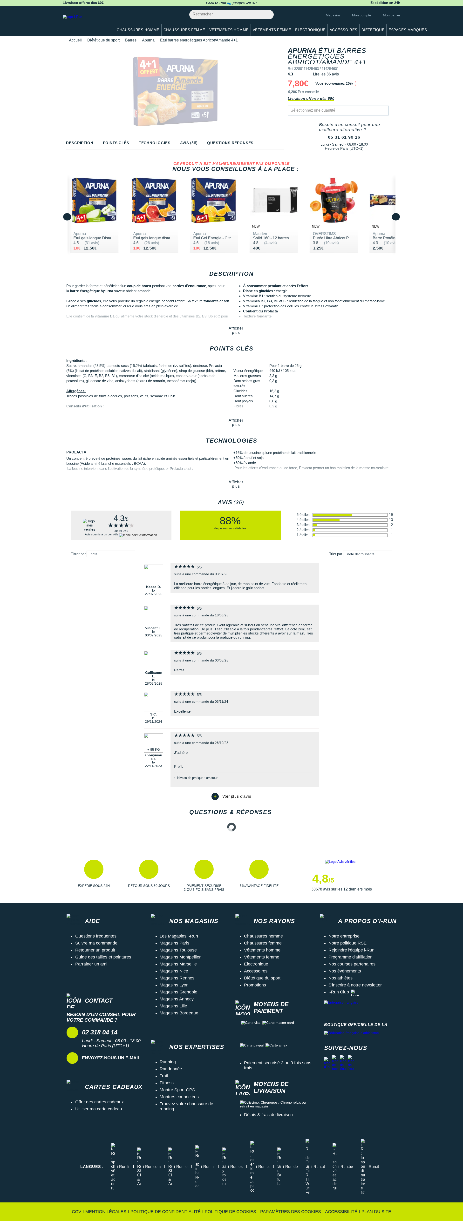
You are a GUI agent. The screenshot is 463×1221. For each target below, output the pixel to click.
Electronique (256, 964)
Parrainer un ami (91, 964)
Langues (91, 1167)
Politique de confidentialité (165, 1211)
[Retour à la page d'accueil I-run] (86, 23)
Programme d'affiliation (350, 957)
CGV (76, 1211)
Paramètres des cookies (290, 1211)
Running (168, 1061)
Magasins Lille (173, 1006)
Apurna (148, 40)
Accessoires (255, 971)
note (94, 554)
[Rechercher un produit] (267, 15)
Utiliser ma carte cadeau (98, 1108)
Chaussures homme (263, 936)
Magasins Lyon (174, 985)
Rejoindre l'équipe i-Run (351, 950)
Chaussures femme (263, 943)
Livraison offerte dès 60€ (311, 98)
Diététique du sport (103, 40)
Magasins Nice (174, 971)
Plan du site (376, 1211)
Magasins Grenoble (178, 992)
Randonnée (171, 1068)
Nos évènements (344, 971)
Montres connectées (179, 1096)
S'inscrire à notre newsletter (355, 985)
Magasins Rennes (177, 978)
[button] (93, 875)
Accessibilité (341, 1211)
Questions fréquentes (95, 936)
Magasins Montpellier (180, 957)
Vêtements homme (262, 950)
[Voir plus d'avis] (231, 796)
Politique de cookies (230, 1211)
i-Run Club (338, 992)
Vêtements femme (261, 957)
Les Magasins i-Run (179, 936)
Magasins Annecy (177, 999)
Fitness (167, 1082)
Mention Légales (105, 1211)
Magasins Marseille (178, 964)
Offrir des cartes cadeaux (99, 1102)
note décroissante (360, 554)
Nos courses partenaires (351, 964)
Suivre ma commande (96, 943)
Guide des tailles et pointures (103, 957)
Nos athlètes (340, 978)
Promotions (255, 985)
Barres (130, 40)
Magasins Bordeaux (179, 1013)
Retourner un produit (95, 950)
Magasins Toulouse (178, 950)
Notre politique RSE (347, 943)
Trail (164, 1075)
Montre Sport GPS (177, 1089)
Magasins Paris (174, 943)
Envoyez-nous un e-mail (111, 1057)
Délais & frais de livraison (268, 1114)
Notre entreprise (344, 936)
